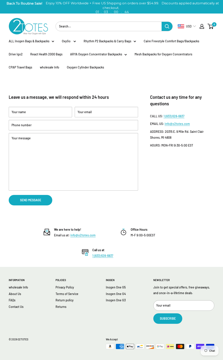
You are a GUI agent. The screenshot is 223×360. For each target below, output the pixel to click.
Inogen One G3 (116, 300)
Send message (30, 200)
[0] (210, 26)
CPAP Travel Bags (20, 67)
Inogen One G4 (116, 294)
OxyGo (66, 41)
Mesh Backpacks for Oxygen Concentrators (163, 54)
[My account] (202, 26)
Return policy (65, 300)
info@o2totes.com (177, 124)
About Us (15, 294)
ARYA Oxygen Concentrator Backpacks (96, 54)
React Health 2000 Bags (46, 54)
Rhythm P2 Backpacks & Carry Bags (107, 41)
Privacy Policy (65, 287)
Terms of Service (67, 294)
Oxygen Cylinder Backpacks (85, 67)
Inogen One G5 (116, 287)
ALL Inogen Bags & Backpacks (29, 41)
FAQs (12, 300)
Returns (61, 307)
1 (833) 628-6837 (174, 116)
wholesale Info (49, 67)
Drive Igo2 (16, 54)
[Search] (167, 26)
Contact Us (16, 307)
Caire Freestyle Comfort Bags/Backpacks (171, 41)
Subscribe (168, 318)
